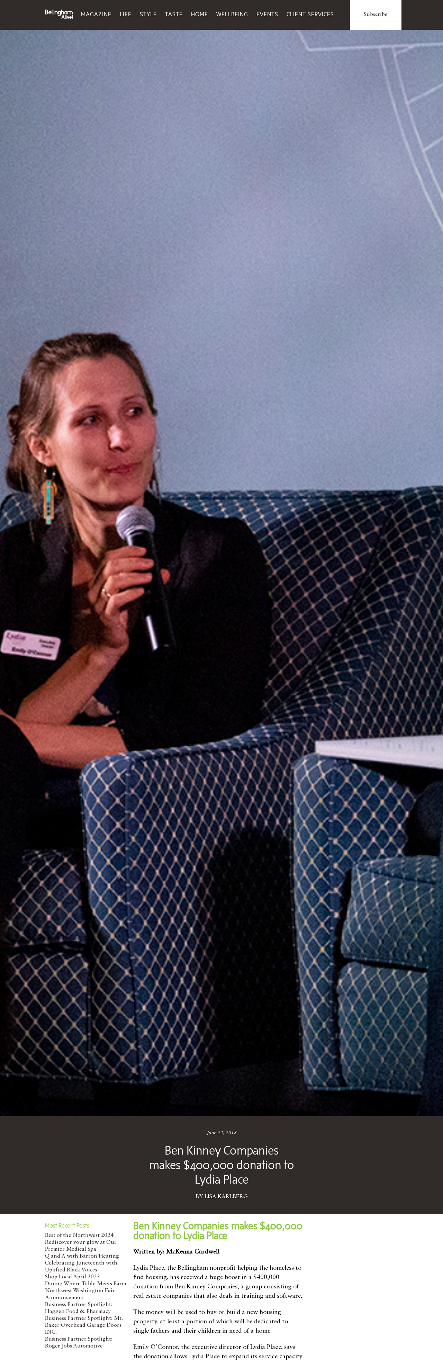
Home (199, 14)
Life (126, 14)
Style (148, 14)
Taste (174, 14)
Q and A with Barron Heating (82, 1256)
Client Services (310, 14)
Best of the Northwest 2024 (79, 1235)
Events (267, 14)
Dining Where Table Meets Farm (85, 1284)
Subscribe (376, 14)
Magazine (96, 14)
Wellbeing (232, 14)
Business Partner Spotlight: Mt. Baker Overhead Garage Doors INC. (84, 1325)
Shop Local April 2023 (72, 1277)
